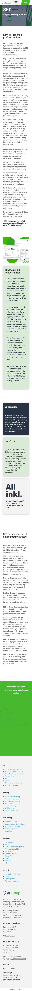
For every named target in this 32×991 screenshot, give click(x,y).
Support (8, 844)
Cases (7, 858)
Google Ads (9, 776)
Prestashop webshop (13, 769)
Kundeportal (10, 842)
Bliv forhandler (11, 821)
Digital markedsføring (13, 783)
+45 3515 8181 (9, 968)
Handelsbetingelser (12, 874)
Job (6, 863)
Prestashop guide (12, 849)
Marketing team (11, 828)
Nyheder (8, 851)
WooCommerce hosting (14, 799)
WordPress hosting (12, 801)
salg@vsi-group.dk (10, 977)
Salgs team (9, 831)
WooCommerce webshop (15, 771)
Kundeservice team (12, 826)
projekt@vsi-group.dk (11, 980)
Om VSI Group (10, 853)
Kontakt (26, 2)
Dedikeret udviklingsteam (15, 824)
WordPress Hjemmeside (14, 774)
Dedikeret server (11, 810)
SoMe (7, 781)
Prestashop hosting (12, 796)
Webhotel (9, 803)
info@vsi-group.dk (10, 972)
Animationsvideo (11, 785)
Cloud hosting (10, 806)
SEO (6, 778)
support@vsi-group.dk (12, 975)
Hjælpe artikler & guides (14, 847)
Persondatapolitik (12, 881)
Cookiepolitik (10, 879)
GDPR (7, 876)
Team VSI (8, 856)
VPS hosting (9, 808)
